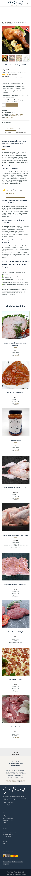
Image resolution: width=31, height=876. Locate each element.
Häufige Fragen (7, 836)
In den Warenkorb (12, 105)
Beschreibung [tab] (10, 128)
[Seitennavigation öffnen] (4, 3)
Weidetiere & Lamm (8, 820)
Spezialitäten (8, 22)
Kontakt (5, 841)
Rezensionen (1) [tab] (21, 132)
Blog (4, 843)
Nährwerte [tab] (8, 132)
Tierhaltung (9, 193)
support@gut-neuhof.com (9, 805)
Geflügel (5, 816)
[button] (27, 29)
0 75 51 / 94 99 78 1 (8, 803)
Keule (19, 116)
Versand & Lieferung (8, 834)
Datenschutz (21, 781)
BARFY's (5, 823)
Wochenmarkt (6, 839)
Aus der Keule (13, 114)
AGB (16, 872)
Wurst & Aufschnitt (8, 818)
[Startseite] (15, 3)
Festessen (14, 116)
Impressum (10, 872)
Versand (24, 72)
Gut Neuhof (9, 117)
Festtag (15, 22)
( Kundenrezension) (13, 74)
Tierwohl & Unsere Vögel (9, 832)
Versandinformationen (19, 874)
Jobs (4, 846)
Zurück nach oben (15, 753)
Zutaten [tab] (21, 128)
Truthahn (21, 22)
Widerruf (9, 874)
